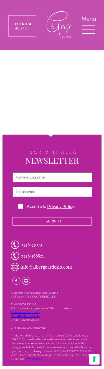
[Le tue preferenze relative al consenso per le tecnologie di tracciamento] (94, 359)
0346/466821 (32, 256)
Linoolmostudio (30, 319)
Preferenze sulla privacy (25, 312)
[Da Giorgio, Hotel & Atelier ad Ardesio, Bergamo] (59, 37)
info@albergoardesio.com (46, 267)
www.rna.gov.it (34, 358)
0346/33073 (31, 244)
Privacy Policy (60, 206)
